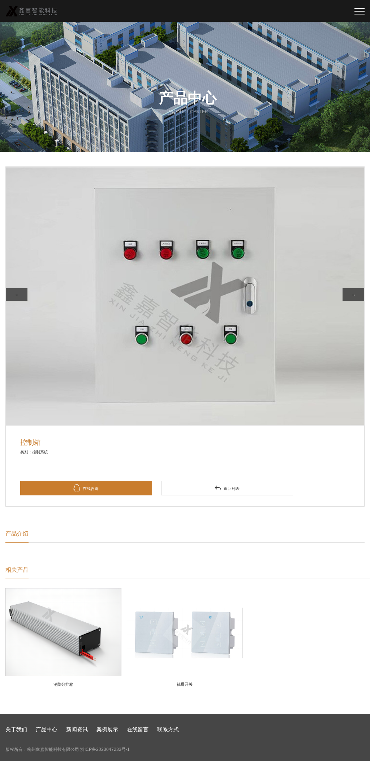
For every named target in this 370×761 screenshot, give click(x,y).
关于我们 (16, 729)
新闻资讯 (77, 729)
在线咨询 (86, 488)
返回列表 (227, 488)
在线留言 (138, 729)
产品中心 (46, 729)
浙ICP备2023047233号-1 (105, 749)
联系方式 (168, 729)
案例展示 (107, 729)
